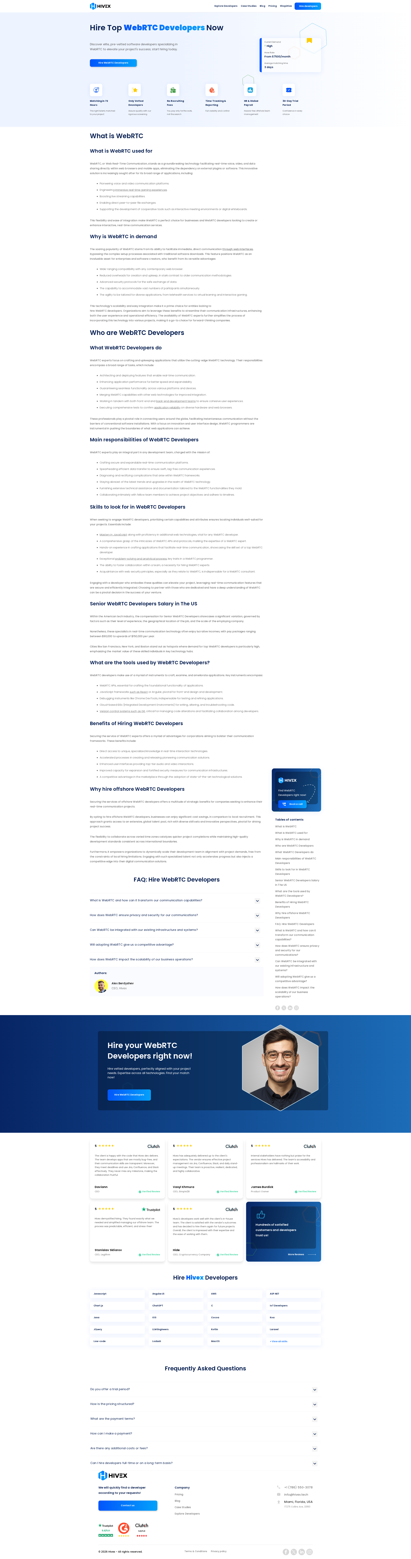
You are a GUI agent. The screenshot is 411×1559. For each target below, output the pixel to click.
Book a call (296, 804)
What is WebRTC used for (291, 833)
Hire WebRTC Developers (113, 63)
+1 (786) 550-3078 (298, 1487)
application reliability (167, 408)
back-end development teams (176, 401)
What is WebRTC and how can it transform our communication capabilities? (295, 935)
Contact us (128, 1505)
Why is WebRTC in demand (292, 839)
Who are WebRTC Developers (294, 846)
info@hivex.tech (296, 1495)
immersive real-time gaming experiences (141, 190)
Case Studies (249, 6)
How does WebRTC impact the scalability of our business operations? (295, 992)
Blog (262, 6)
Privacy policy (219, 1551)
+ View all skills (278, 1341)
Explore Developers (226, 6)
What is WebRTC (286, 827)
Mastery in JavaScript (113, 535)
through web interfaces (237, 249)
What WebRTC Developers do (294, 852)
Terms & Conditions (195, 1551)
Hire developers (308, 6)
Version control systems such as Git (122, 711)
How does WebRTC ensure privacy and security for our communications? (297, 950)
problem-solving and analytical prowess (141, 559)
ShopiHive (286, 6)
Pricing (272, 6)
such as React (139, 692)
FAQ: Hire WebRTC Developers (294, 924)
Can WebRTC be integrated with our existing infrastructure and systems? (296, 966)
